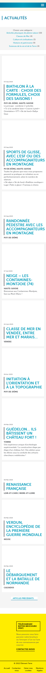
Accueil (7, 668)
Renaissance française (18, 486)
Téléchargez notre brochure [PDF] (27, 626)
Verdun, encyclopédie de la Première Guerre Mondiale (24, 528)
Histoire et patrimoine (22, 43)
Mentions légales (39, 669)
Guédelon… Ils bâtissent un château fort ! (21, 433)
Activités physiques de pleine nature (22, 33)
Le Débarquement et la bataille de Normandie (23, 576)
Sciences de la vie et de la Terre (23, 46)
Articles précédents (23, 598)
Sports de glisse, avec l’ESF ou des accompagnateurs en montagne (25, 158)
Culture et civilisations (23, 39)
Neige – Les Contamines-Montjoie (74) (19, 279)
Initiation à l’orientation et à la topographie (24, 383)
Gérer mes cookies (28, 669)
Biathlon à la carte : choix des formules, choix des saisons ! (23, 92)
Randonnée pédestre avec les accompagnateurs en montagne (25, 226)
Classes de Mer (23, 36)
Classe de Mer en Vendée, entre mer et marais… (23, 332)
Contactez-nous (25, 649)
